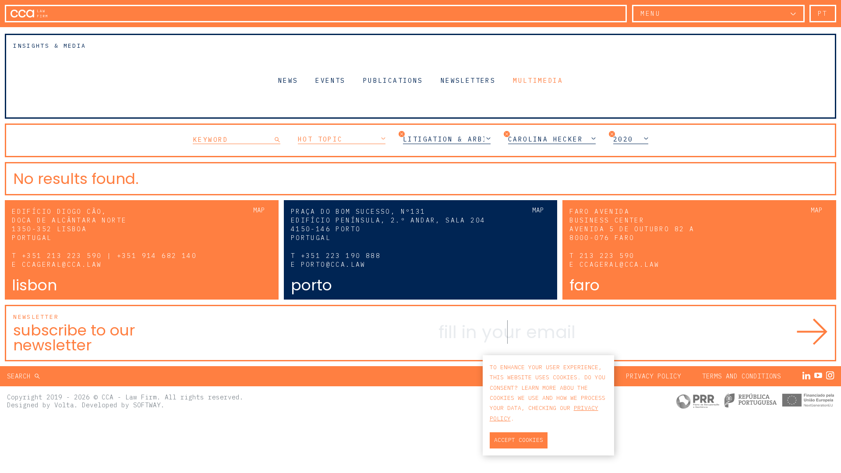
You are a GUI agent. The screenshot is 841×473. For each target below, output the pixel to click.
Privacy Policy (653, 376)
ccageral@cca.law (62, 264)
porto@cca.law (333, 264)
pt (823, 13)
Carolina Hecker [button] (545, 139)
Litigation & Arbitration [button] (447, 139)
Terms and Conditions (741, 376)
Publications (393, 80)
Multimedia (538, 80)
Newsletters (468, 80)
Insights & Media (49, 45)
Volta (64, 405)
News (288, 80)
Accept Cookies (518, 440)
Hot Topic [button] (320, 139)
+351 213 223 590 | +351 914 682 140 (109, 255)
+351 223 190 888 (341, 255)
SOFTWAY (147, 405)
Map (259, 210)
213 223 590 (607, 255)
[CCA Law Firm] (29, 14)
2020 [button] (623, 139)
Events (330, 80)
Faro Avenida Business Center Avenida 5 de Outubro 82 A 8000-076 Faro (631, 224)
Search (21, 376)
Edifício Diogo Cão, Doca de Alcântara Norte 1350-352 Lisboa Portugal (69, 224)
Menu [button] (650, 13)
